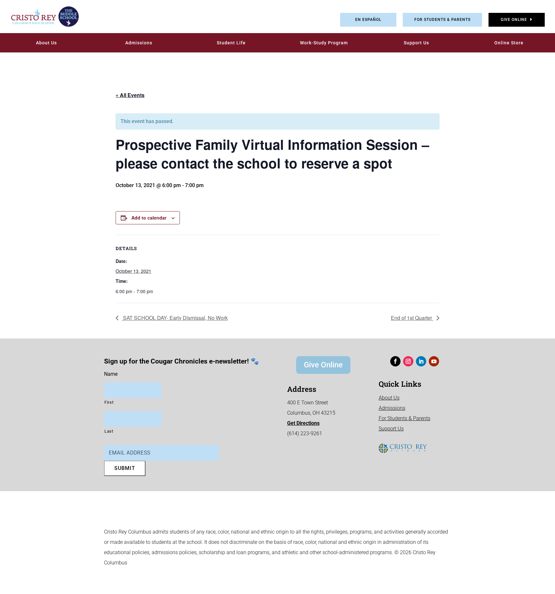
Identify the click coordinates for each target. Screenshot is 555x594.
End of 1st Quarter (412, 317)
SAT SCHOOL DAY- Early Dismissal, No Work (175, 317)
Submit (124, 468)
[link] (40, 16)
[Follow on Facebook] (395, 361)
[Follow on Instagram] (408, 361)
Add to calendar (148, 217)
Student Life (231, 42)
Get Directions (303, 423)
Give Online (514, 19)
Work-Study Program (324, 42)
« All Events (130, 95)
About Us (46, 42)
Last (108, 431)
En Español (368, 19)
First (108, 402)
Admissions (138, 42)
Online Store (509, 42)
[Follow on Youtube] (434, 361)
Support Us (416, 42)
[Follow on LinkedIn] (421, 361)
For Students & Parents (442, 19)
